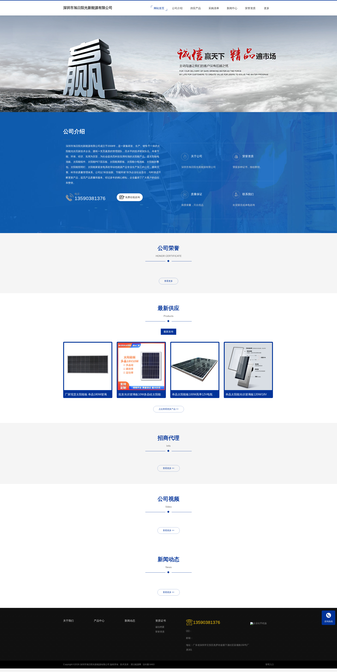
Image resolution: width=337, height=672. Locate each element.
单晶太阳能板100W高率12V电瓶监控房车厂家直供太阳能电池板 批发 (215, 394)
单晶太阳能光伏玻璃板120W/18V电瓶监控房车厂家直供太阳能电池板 (269, 394)
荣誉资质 (159, 631)
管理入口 (269, 664)
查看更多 (168, 281)
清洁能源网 (136, 664)
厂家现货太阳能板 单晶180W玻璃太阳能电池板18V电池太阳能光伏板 (108, 394)
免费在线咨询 (132, 197)
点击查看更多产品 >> (169, 409)
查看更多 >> (168, 468)
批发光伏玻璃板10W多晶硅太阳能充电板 (143, 394)
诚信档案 (159, 627)
